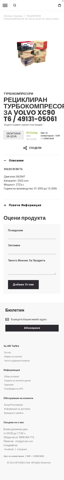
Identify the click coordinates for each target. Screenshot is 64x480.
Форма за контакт (13, 356)
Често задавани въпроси (17, 360)
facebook (9, 449)
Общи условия (11, 376)
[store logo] (32, 5)
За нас (7, 352)
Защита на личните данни (17, 380)
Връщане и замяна (13, 413)
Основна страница (13, 16)
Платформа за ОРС (13, 389)
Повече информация (25, 205)
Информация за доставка (17, 409)
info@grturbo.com (24, 441)
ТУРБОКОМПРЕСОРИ (18, 93)
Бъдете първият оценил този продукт (23, 125)
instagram (22, 449)
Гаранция (9, 385)
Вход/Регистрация (13, 405)
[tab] (32, 160)
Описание (16, 160)
